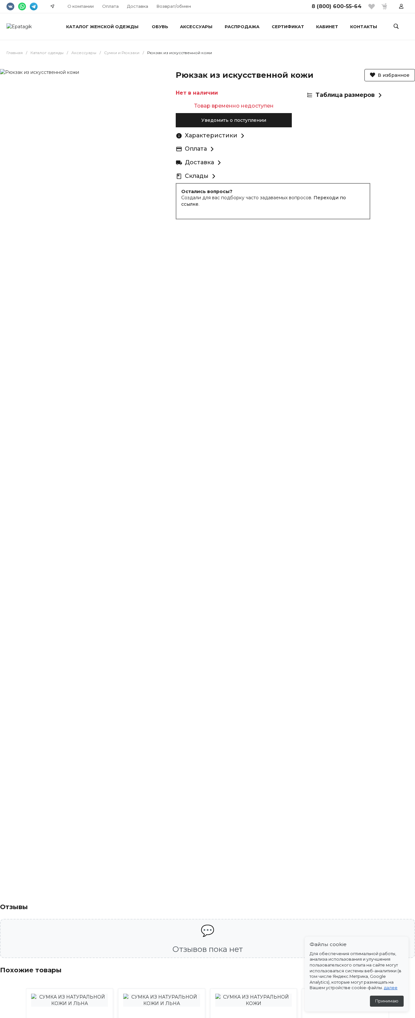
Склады (196, 175)
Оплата (110, 6)
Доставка (137, 6)
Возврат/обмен (174, 6)
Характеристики (211, 135)
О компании (80, 6)
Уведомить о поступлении (233, 120)
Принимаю (386, 1001)
